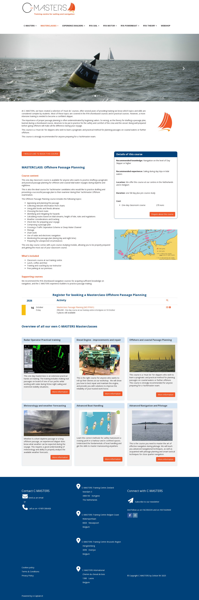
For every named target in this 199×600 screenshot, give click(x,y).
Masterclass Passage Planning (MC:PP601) (75, 307)
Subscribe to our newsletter (147, 501)
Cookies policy (28, 567)
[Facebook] (130, 515)
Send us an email (35, 497)
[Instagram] (135, 515)
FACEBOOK (147, 510)
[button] (15, 67)
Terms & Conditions (30, 571)
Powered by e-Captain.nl (32, 596)
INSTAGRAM (165, 510)
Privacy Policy (28, 575)
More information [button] (60, 391)
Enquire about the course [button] (162, 214)
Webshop (165, 25)
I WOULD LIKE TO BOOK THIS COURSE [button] (40, 153)
